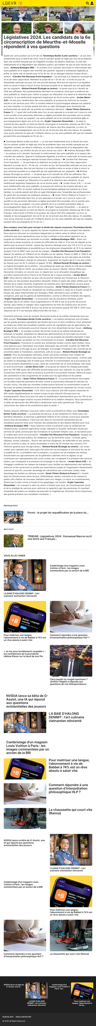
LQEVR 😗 (12, 3)
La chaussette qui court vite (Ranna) (70, 811)
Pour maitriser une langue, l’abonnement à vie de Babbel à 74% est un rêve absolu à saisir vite (25, 637)
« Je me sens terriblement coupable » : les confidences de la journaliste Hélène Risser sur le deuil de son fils (25, 654)
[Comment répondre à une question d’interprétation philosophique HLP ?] (71, 616)
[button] (87, 3)
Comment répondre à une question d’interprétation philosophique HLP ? (70, 636)
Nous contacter (23, 1017)
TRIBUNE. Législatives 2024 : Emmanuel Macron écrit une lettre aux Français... (60, 537)
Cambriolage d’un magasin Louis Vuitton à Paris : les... (59, 987)
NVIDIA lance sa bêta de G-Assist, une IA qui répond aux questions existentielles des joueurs (27, 701)
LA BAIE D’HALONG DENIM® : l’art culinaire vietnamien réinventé (21, 594)
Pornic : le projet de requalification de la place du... (58, 512)
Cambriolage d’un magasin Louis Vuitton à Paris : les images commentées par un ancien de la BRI (69, 568)
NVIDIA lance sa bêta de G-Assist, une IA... (14, 986)
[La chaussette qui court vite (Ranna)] (25, 818)
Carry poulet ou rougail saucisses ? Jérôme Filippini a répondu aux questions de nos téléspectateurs (69, 681)
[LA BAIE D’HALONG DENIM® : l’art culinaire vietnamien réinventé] (25, 575)
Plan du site (8, 1017)
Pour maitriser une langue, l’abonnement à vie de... (82, 1003)
